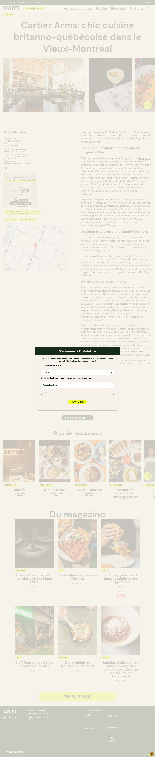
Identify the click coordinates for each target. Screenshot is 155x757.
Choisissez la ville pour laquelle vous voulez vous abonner (66, 378)
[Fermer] (117, 351)
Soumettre (77, 401)
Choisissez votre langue (51, 365)
